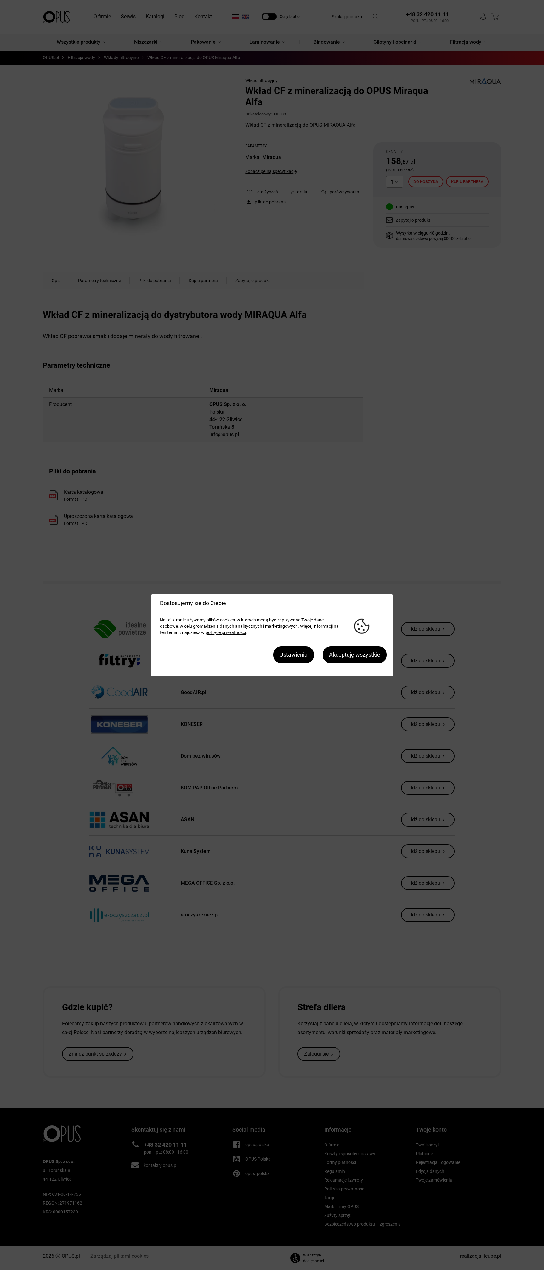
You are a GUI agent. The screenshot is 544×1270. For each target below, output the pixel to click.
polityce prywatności (226, 632)
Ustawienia (294, 654)
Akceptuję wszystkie (354, 654)
